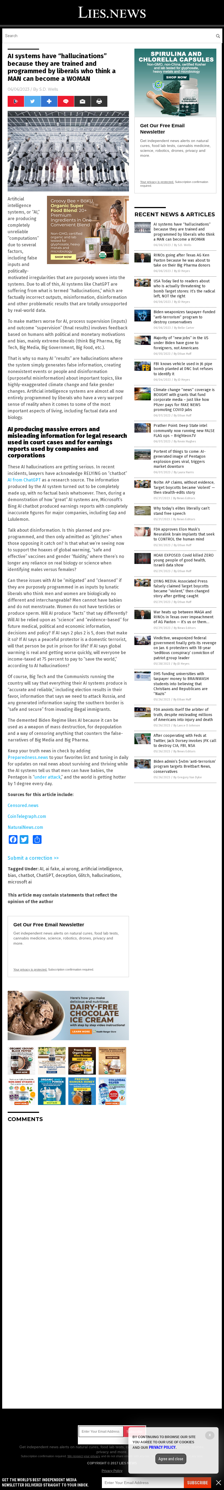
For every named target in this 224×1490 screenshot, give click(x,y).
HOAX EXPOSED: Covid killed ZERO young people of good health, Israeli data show (184, 560)
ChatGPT (44, 875)
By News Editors (184, 498)
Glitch (84, 875)
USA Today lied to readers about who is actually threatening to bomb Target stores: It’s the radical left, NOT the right (184, 288)
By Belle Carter (184, 328)
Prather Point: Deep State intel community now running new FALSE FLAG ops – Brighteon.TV (184, 430)
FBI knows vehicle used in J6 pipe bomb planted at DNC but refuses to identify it (183, 369)
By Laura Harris (184, 472)
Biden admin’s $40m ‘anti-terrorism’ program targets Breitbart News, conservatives (185, 766)
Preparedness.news (28, 757)
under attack (47, 777)
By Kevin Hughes (185, 441)
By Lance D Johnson (186, 725)
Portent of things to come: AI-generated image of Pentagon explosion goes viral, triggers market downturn (180, 459)
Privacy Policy (112, 1471)
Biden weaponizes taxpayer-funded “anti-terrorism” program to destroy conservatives (184, 317)
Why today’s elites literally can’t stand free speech (182, 511)
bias (12, 875)
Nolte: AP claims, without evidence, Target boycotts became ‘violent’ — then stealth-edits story (184, 487)
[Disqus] (68, 1195)
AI (41, 868)
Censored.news (23, 805)
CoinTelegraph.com (27, 816)
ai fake (52, 868)
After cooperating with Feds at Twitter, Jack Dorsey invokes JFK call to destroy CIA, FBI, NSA (185, 740)
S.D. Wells (48, 89)
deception (65, 875)
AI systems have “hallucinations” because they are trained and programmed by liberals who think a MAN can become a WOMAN (184, 232)
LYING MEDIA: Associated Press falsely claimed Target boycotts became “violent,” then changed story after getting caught (181, 589)
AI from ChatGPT (24, 480)
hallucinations (106, 875)
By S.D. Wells (182, 245)
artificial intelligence (101, 868)
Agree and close (170, 1459)
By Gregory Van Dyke (187, 777)
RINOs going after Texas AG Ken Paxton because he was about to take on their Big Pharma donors (182, 260)
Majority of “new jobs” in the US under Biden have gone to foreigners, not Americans (181, 343)
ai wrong (70, 868)
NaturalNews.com (25, 827)
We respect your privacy (83, 1456)
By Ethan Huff (182, 354)
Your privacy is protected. (30, 969)
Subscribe (197, 1482)
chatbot (26, 875)
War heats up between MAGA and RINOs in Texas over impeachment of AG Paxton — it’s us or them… (183, 617)
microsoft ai (20, 882)
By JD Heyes (182, 271)
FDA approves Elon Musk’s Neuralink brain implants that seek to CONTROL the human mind (184, 534)
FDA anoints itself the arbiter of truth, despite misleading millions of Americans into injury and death (183, 714)
